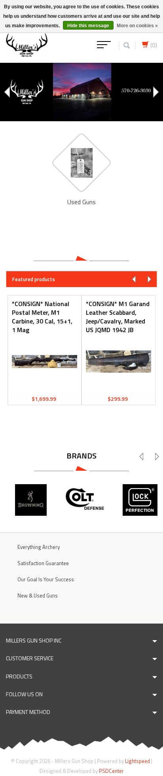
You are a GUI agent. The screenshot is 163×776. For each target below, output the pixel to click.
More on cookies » (137, 25)
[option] (81, 92)
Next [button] (155, 92)
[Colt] (85, 500)
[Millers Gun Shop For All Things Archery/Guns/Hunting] (26, 44)
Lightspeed (137, 761)
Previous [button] (8, 92)
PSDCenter (111, 771)
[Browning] (31, 500)
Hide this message (88, 25)
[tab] (81, 279)
